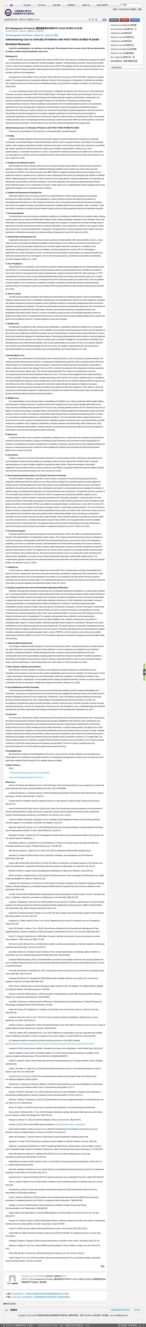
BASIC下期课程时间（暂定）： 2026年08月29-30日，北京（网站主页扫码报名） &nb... (49, 1325)
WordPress (88, 1315)
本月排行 (124, 20)
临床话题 (56, 5)
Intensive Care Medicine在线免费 (123, 25)
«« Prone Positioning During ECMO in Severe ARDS (29, 773)
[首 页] (11, 5)
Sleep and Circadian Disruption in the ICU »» (26, 777)
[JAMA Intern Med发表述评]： (122, 33)
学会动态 (27, 5)
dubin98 (14, 1284)
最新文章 (114, 20)
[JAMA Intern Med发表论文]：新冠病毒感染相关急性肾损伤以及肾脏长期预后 (41, 1297)
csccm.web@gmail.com (119, 1315)
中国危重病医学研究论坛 (120, 1310)
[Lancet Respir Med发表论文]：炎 (124, 29)
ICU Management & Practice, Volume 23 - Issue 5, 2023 (31, 35)
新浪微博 (132, 1325)
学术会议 (41, 5)
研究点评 (23, 20)
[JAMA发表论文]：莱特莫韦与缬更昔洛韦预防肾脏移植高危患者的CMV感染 (40, 1294)
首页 (15, 20)
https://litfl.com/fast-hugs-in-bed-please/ (70, 1124)
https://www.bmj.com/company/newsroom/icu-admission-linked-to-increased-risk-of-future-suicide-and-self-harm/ (50, 1044)
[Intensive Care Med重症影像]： (123, 53)
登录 (139, 9)
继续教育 (71, 5)
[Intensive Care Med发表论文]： (123, 37)
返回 (102, 1266)
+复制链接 (42, 1282)
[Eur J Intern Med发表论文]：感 (123, 57)
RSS (104, 20)
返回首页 (13, 1310)
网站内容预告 (102, 5)
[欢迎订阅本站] (140, 1325)
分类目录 (134, 20)
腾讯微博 (122, 1325)
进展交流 (86, 5)
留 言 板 (137, 1310)
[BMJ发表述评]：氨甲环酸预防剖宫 (124, 61)
